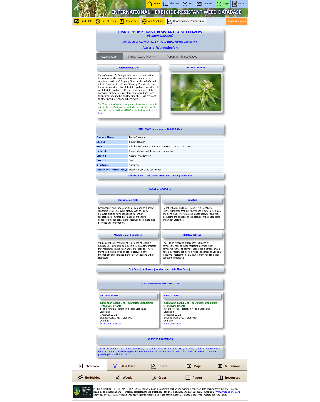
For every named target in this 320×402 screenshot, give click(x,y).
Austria (148, 47)
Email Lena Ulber (172, 323)
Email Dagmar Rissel (110, 323)
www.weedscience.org (228, 391)
